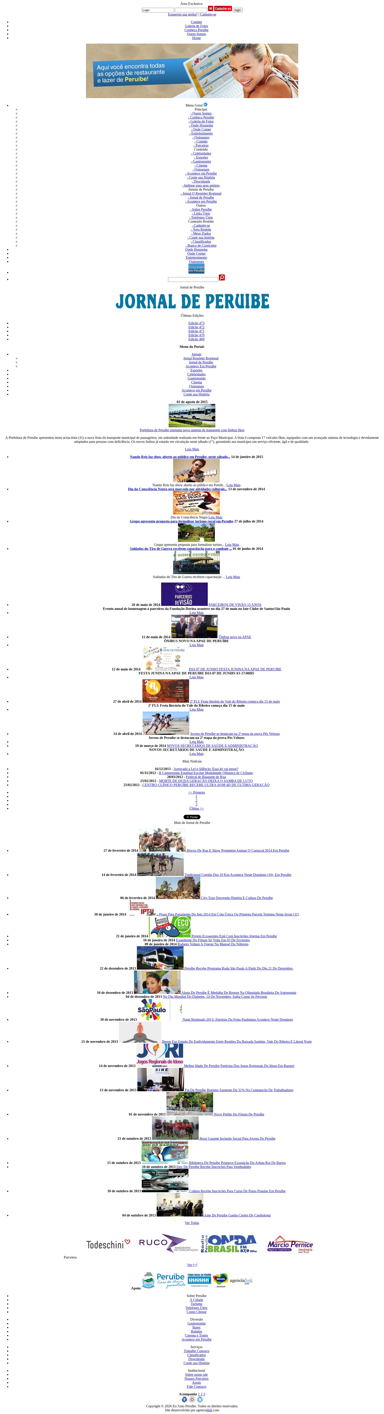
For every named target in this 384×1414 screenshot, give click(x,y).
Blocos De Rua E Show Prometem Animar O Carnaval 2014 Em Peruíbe (238, 850)
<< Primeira (196, 792)
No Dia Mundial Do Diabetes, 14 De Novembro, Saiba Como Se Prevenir (215, 996)
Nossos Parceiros (196, 1378)
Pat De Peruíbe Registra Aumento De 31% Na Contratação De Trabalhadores (239, 1090)
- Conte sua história (200, 237)
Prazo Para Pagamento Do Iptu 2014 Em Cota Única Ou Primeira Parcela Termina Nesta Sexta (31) (229, 914)
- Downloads (201, 181)
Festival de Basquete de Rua (206, 777)
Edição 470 (196, 335)
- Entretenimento (201, 133)
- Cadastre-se (201, 225)
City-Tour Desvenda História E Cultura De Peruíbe (237, 898)
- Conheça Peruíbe (201, 117)
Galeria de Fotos (196, 26)
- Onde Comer (201, 129)
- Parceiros (201, 145)
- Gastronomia (201, 161)
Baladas (196, 1331)
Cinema (196, 382)
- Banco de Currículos (201, 245)
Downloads (196, 1359)
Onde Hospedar (196, 249)
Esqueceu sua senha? (183, 14)
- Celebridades (201, 153)
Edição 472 (196, 327)
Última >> (196, 808)
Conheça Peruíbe (196, 30)
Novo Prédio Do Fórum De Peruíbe (239, 1114)
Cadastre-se (208, 14)
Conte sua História (197, 394)
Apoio (196, 1382)
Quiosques (196, 261)
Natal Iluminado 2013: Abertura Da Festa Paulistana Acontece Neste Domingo (238, 1019)
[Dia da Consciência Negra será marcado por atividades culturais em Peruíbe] (196, 513)
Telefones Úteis (196, 1308)
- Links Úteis (201, 213)
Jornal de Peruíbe (201, 362)
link (209, 1410)
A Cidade (196, 1300)
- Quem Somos (201, 113)
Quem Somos (196, 34)
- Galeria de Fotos (201, 121)
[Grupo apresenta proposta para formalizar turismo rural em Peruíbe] (196, 541)
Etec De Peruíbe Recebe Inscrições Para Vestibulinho (213, 1167)
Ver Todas (192, 1223)
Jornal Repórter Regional (200, 358)
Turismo (196, 1304)
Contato (196, 22)
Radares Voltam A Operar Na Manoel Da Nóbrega (213, 944)
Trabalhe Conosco (196, 1351)
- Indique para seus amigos (201, 185)
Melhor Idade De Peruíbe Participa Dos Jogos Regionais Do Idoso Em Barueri (239, 1066)
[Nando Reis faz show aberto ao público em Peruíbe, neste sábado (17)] (196, 481)
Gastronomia (197, 378)
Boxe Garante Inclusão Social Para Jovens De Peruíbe (238, 1138)
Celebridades (196, 374)
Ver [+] (192, 1265)
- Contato (201, 141)
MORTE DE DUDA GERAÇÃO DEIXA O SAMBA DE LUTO (206, 781)
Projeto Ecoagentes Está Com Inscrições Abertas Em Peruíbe (234, 936)
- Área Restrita (201, 229)
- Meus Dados (201, 233)
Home (196, 38)
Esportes (196, 370)
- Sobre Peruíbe (201, 209)
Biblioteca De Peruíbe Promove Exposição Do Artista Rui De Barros (237, 1163)
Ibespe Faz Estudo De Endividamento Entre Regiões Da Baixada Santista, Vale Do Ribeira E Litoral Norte (237, 1041)
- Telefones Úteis (201, 217)
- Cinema (200, 165)
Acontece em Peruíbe (197, 390)
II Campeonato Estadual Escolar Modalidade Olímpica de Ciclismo (206, 773)
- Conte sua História (201, 177)
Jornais (196, 354)
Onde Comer (196, 253)
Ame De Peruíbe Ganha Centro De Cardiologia (237, 1215)
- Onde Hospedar (201, 125)
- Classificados (201, 241)
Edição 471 (196, 331)
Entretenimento (196, 257)
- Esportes (201, 157)
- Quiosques (200, 137)
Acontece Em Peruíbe (201, 366)
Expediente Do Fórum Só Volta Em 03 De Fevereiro (213, 940)
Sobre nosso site (196, 1374)
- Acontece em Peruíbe (201, 173)
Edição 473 (196, 323)
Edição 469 (196, 339)
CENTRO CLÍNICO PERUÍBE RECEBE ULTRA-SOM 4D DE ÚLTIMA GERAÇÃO (206, 785)
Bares (196, 1327)
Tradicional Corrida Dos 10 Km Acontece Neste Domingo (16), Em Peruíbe (238, 875)
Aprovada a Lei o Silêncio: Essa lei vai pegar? (206, 769)
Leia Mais (192, 449)
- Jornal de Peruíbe (201, 197)
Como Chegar (196, 1312)
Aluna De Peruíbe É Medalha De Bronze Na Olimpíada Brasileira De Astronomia (238, 992)
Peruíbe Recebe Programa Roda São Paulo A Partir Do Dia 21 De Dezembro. (238, 968)
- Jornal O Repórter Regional (201, 193)
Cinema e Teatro (196, 1335)
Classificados (196, 1355)
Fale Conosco (196, 1386)
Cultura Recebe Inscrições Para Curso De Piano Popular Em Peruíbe (237, 1191)
